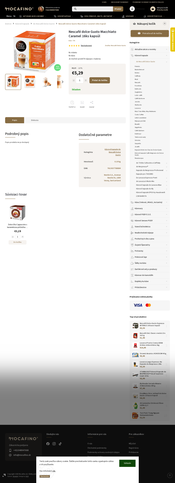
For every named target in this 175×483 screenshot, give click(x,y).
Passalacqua (139, 158)
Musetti (137, 124)
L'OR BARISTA (141, 196)
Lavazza (138, 108)
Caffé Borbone (140, 98)
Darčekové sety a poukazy (146, 269)
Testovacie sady (140, 137)
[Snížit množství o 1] (13, 237)
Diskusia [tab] (34, 120)
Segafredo (138, 127)
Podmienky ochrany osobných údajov (148, 2)
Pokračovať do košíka (152, 33)
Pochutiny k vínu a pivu (144, 238)
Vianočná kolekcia (142, 226)
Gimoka (137, 140)
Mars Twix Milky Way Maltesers (145, 111)
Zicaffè (137, 147)
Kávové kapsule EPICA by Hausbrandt (150, 192)
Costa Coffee (139, 114)
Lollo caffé (138, 95)
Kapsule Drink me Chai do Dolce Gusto (148, 150)
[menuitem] (34, 16)
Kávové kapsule (141, 55)
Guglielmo (138, 92)
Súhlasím (127, 463)
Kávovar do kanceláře (144, 275)
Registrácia (133, 448)
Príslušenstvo (140, 287)
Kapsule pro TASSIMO (144, 174)
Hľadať (118, 9)
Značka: (115, 45)
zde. (54, 471)
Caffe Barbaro (139, 130)
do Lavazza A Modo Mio (145, 181)
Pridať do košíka (99, 80)
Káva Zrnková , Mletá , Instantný (148, 202)
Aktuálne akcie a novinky (145, 49)
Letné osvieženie (140, 118)
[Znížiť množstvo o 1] (74, 80)
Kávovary (139, 208)
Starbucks (138, 105)
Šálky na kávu (140, 263)
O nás (104, 2)
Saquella (138, 143)
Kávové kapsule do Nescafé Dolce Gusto (113, 152)
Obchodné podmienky (119, 2)
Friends (137, 66)
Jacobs (137, 102)
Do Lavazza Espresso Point (146, 177)
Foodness (138, 86)
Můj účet (132, 443)
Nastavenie (44, 476)
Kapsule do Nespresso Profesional (149, 170)
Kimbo (137, 73)
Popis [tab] (14, 120)
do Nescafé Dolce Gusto (145, 61)
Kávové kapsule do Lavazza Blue (148, 185)
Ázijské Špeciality (142, 244)
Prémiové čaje (141, 257)
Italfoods (138, 89)
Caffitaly (137, 76)
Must (136, 79)
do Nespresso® (142, 166)
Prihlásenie (133, 452)
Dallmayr (138, 134)
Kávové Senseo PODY (144, 220)
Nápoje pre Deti (140, 121)
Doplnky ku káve (142, 281)
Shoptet (15, 476)
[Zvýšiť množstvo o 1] (86, 80)
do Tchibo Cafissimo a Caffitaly (148, 163)
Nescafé (137, 82)
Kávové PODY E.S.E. (143, 214)
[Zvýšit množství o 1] (22, 237)
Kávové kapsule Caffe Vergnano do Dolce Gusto (149, 154)
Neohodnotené (86, 46)
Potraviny (139, 250)
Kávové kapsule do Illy (144, 188)
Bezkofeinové (139, 69)
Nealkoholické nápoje (144, 232)
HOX (27, 476)
